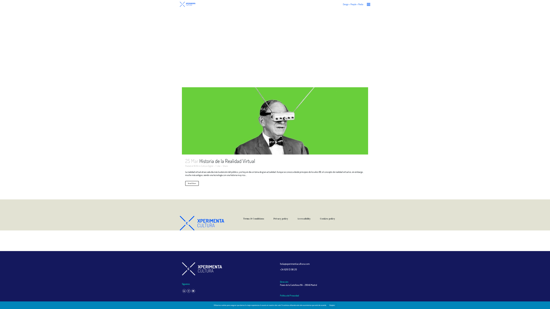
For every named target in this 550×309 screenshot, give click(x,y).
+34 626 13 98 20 (288, 269)
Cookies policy (327, 218)
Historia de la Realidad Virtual (227, 161)
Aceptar (332, 305)
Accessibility (304, 218)
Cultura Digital (207, 165)
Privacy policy (280, 218)
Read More (192, 183)
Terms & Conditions (253, 218)
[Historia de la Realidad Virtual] (275, 120)
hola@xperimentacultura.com (295, 264)
